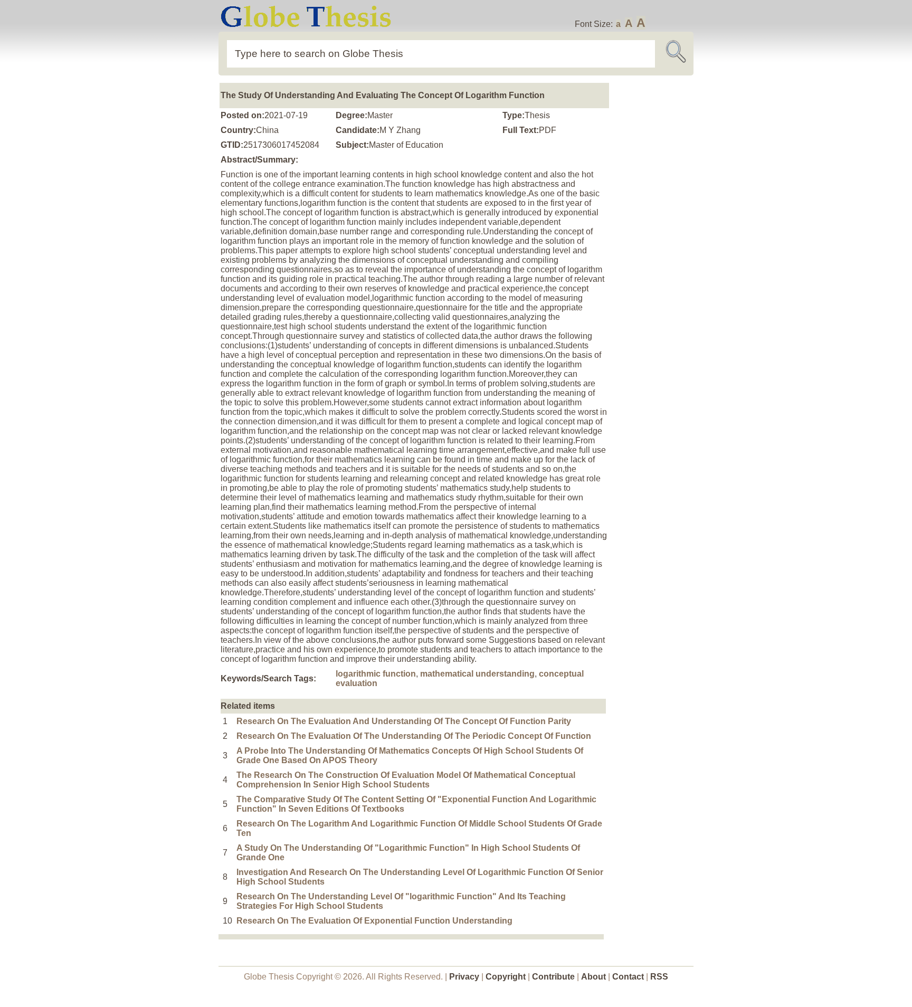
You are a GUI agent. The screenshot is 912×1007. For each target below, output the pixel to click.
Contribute (553, 976)
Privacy (464, 976)
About (593, 976)
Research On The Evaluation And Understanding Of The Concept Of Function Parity (403, 721)
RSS (659, 976)
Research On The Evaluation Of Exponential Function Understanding (374, 920)
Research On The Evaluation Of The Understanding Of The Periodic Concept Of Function (413, 736)
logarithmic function (376, 673)
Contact (629, 976)
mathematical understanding (477, 673)
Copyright (506, 976)
